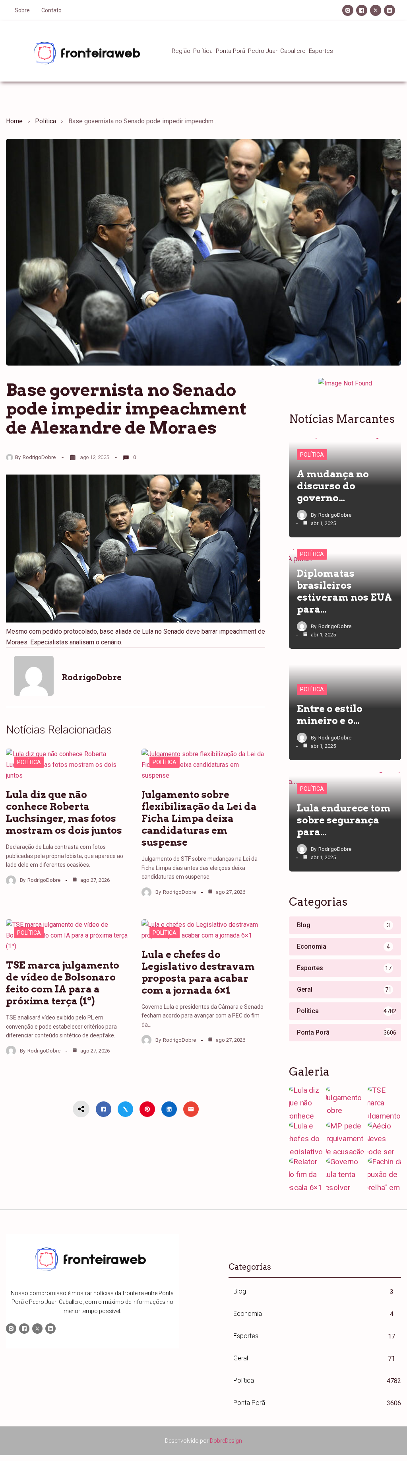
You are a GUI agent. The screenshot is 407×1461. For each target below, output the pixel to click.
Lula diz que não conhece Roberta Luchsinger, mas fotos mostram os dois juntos (64, 812)
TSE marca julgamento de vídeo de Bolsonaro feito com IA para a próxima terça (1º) (62, 983)
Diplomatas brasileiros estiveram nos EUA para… (344, 591)
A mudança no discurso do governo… (333, 486)
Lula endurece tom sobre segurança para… (344, 820)
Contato (51, 10)
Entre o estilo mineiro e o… (329, 714)
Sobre (22, 10)
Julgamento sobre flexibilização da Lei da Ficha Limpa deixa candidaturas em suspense (199, 818)
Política (45, 121)
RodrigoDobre (39, 457)
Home (14, 121)
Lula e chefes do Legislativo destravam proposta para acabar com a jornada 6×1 (198, 972)
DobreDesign (226, 1441)
